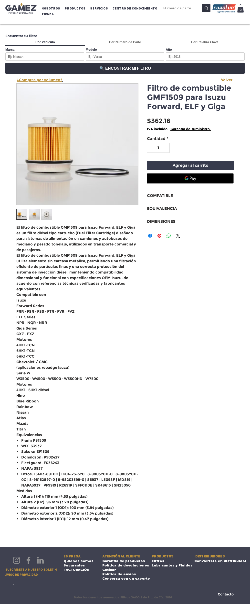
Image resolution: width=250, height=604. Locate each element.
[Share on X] (178, 236)
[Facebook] (28, 560)
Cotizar (109, 570)
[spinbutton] (158, 148)
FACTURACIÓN (76, 570)
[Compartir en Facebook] (150, 236)
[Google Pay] (190, 178)
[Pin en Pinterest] (159, 236)
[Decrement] (151, 148)
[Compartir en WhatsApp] (169, 236)
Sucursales (74, 565)
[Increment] (165, 148)
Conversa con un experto (123, 578)
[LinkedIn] (40, 560)
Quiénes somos (78, 561)
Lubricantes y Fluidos (167, 565)
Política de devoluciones (123, 565)
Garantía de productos (123, 561)
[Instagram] (16, 560)
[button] (51, 8)
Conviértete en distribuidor (215, 561)
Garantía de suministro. (190, 129)
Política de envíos (119, 574)
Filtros (158, 561)
